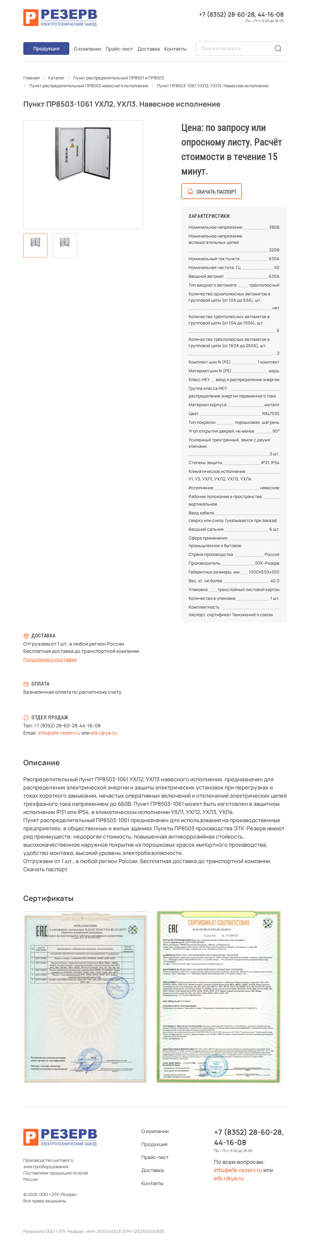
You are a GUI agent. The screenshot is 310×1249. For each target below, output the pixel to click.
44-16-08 (271, 14)
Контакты (175, 48)
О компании (87, 48)
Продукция (46, 48)
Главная (31, 78)
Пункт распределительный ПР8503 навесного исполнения (88, 85)
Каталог (56, 78)
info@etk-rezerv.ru (59, 732)
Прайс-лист (119, 48)
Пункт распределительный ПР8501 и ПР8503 (118, 78)
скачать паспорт (216, 192)
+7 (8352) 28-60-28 (227, 14)
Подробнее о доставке (50, 659)
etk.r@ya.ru (104, 732)
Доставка (148, 48)
